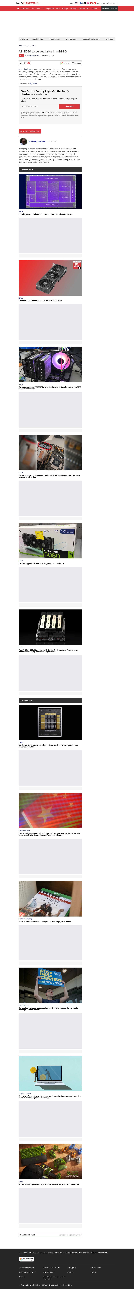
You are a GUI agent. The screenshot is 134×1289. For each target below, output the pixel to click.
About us (70, 1272)
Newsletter (77, 63)
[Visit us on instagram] (88, 3)
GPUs (39, 8)
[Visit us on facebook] (81, 3)
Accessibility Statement (27, 1272)
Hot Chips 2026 (37, 39)
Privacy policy (71, 1268)
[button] (114, 3)
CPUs (33, 8)
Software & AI (84, 8)
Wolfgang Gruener (33, 56)
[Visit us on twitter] (84, 3)
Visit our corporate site (98, 1252)
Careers (22, 1277)
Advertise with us (49, 1272)
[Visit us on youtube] (91, 3)
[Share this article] (21, 63)
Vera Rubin (109, 39)
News (58, 8)
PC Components (48, 8)
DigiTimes (33, 83)
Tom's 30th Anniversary (90, 39)
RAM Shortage (71, 39)
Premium (105, 9)
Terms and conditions (27, 1268)
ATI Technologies (25, 69)
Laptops (65, 8)
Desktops (73, 8)
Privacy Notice (25, 114)
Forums (114, 9)
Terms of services (45, 112)
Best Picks (25, 8)
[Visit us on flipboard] (94, 3)
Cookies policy (96, 1268)
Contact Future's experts (51, 1268)
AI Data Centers (54, 39)
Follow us (66, 63)
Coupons (94, 8)
